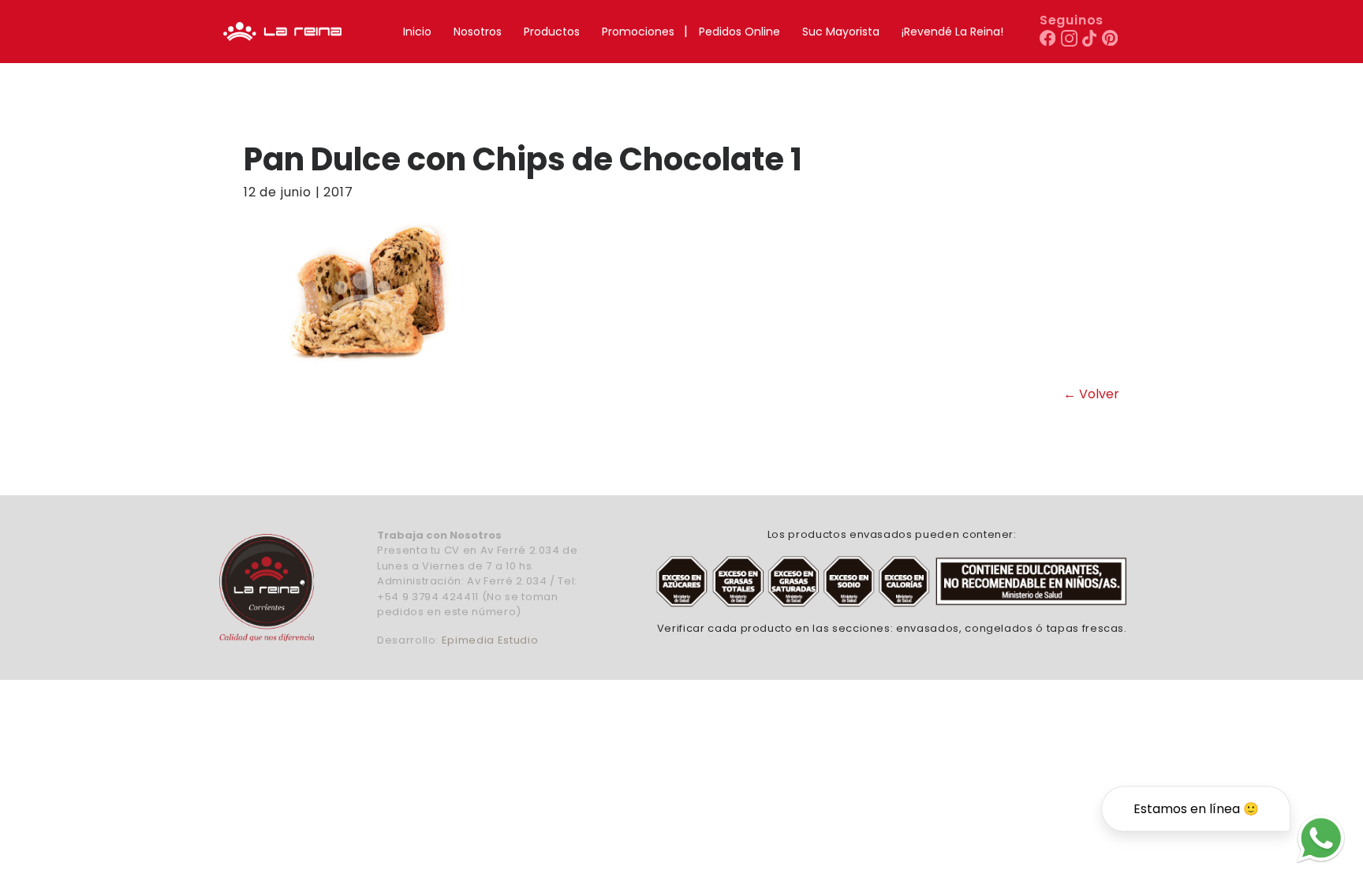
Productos (552, 31)
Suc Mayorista (840, 31)
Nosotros (478, 31)
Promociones (638, 31)
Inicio (417, 31)
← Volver (1091, 394)
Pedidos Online (739, 31)
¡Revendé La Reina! (952, 31)
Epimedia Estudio (490, 640)
